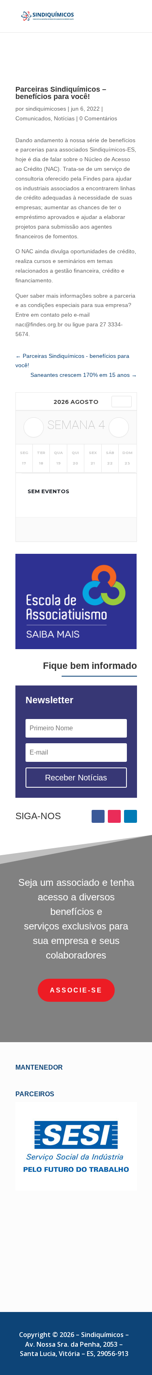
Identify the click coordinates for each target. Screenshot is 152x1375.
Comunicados (33, 118)
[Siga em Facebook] (98, 816)
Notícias (64, 118)
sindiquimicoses (46, 108)
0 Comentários (98, 118)
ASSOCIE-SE (76, 990)
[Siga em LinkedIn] (130, 816)
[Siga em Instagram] (114, 816)
